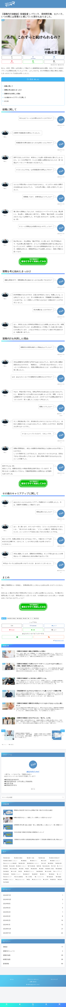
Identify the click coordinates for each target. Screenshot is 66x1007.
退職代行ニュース (33, 951)
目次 (31, 79)
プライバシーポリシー (33, 979)
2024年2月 (33, 920)
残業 (26, 618)
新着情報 (33, 963)
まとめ (6, 101)
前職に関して (8, 86)
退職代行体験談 (12, 618)
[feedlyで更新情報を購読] (17, 637)
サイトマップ (54, 979)
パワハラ (31, 618)
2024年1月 (33, 924)
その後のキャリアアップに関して (15, 97)
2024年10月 (33, 899)
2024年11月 (33, 895)
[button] (54, 62)
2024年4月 (33, 912)
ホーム (12, 979)
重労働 (37, 618)
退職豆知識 (33, 955)
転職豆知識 (33, 959)
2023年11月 (33, 933)
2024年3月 (33, 916)
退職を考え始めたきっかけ (13, 90)
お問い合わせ (33, 981)
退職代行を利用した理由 (12, 93)
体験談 (4, 618)
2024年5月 (33, 908)
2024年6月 (33, 903)
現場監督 (20, 618)
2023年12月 (33, 929)
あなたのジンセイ (33, 772)
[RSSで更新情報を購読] (49, 637)
